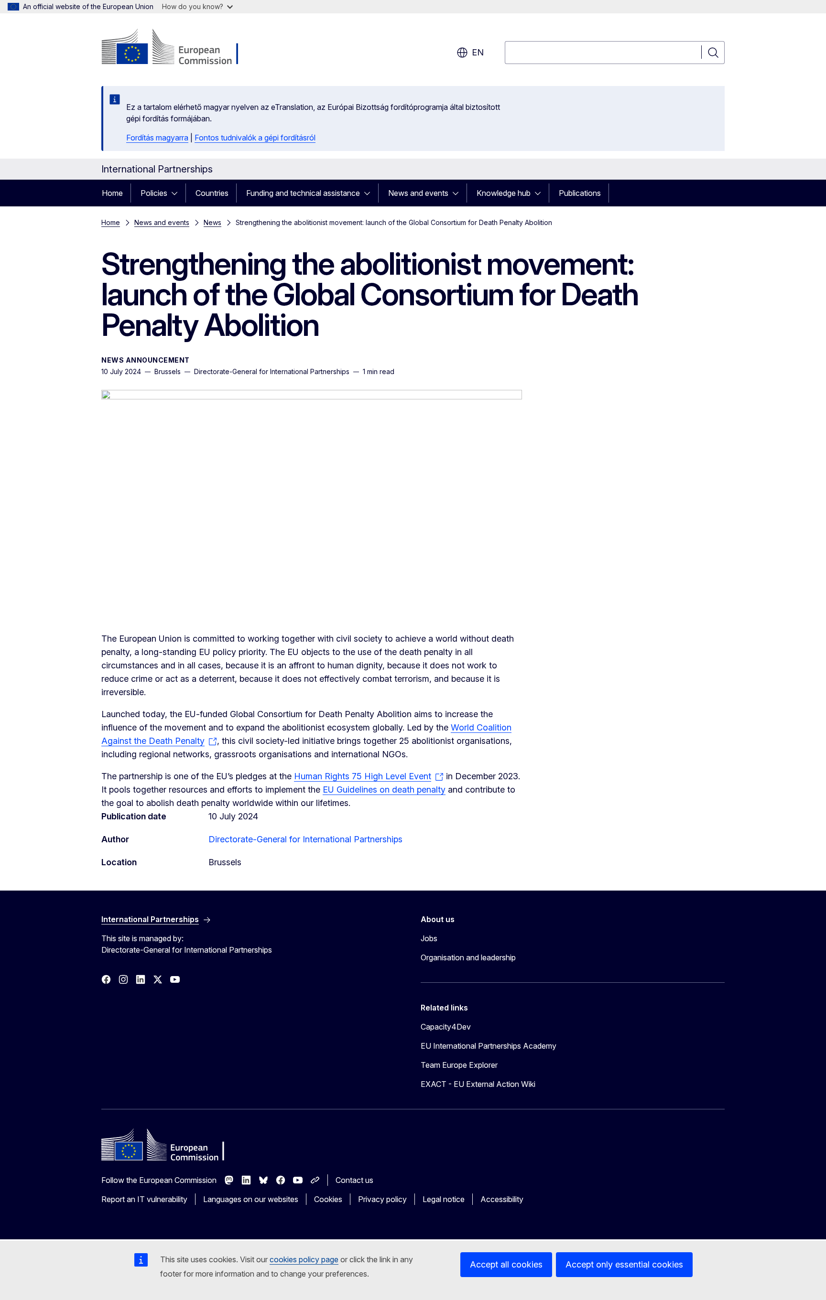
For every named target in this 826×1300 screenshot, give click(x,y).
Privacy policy (382, 1199)
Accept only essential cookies (624, 1264)
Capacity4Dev (446, 1026)
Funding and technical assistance (303, 193)
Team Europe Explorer (459, 1065)
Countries (212, 193)
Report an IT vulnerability (144, 1199)
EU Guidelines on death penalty (384, 789)
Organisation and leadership (468, 957)
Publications (580, 193)
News (212, 222)
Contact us (354, 1180)
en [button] (478, 52)
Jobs (429, 938)
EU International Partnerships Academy (488, 1046)
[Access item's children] (177, 193)
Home (112, 193)
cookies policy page (304, 1259)
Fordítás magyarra (157, 137)
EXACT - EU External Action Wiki (478, 1084)
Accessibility (501, 1199)
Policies (154, 193)
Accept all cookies (506, 1264)
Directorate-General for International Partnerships (305, 839)
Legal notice (444, 1199)
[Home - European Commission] (178, 48)
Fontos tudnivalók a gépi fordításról (255, 137)
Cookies (328, 1199)
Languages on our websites (250, 1199)
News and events (418, 193)
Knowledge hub (504, 193)
